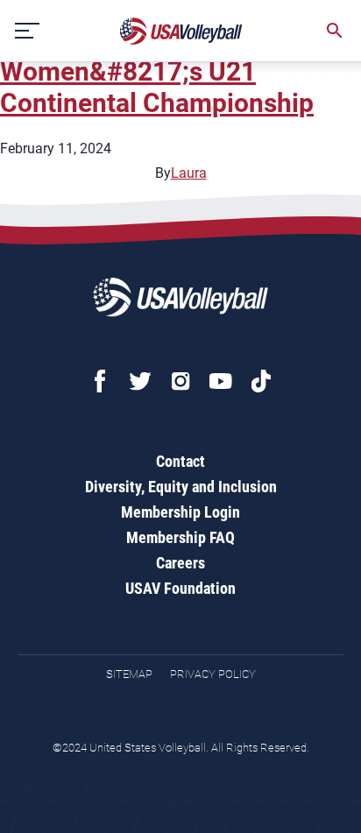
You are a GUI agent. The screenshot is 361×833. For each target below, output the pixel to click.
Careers (180, 563)
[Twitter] (140, 381)
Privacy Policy (213, 674)
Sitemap (129, 674)
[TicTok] (261, 381)
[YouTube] (221, 381)
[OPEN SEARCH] (334, 30)
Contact (180, 461)
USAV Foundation (180, 588)
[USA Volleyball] (181, 31)
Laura (189, 173)
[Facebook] (100, 381)
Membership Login (180, 512)
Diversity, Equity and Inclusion (181, 486)
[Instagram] (180, 381)
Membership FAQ (180, 537)
